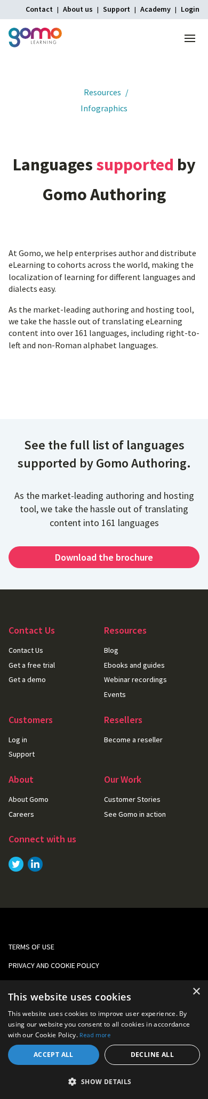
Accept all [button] (54, 1054)
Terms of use (31, 947)
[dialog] (104, 1039)
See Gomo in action (135, 814)
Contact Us (26, 650)
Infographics (104, 108)
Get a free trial (32, 665)
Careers (21, 814)
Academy (155, 9)
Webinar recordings (135, 679)
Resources (102, 92)
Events (115, 694)
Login (190, 9)
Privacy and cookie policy (54, 965)
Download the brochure (104, 557)
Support (116, 9)
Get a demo (27, 679)
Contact (39, 9)
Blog (111, 650)
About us (78, 9)
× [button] (196, 992)
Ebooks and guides (134, 665)
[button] (104, 1081)
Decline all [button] (152, 1054)
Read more (94, 1035)
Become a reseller (133, 739)
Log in (18, 739)
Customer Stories (132, 799)
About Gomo (29, 799)
